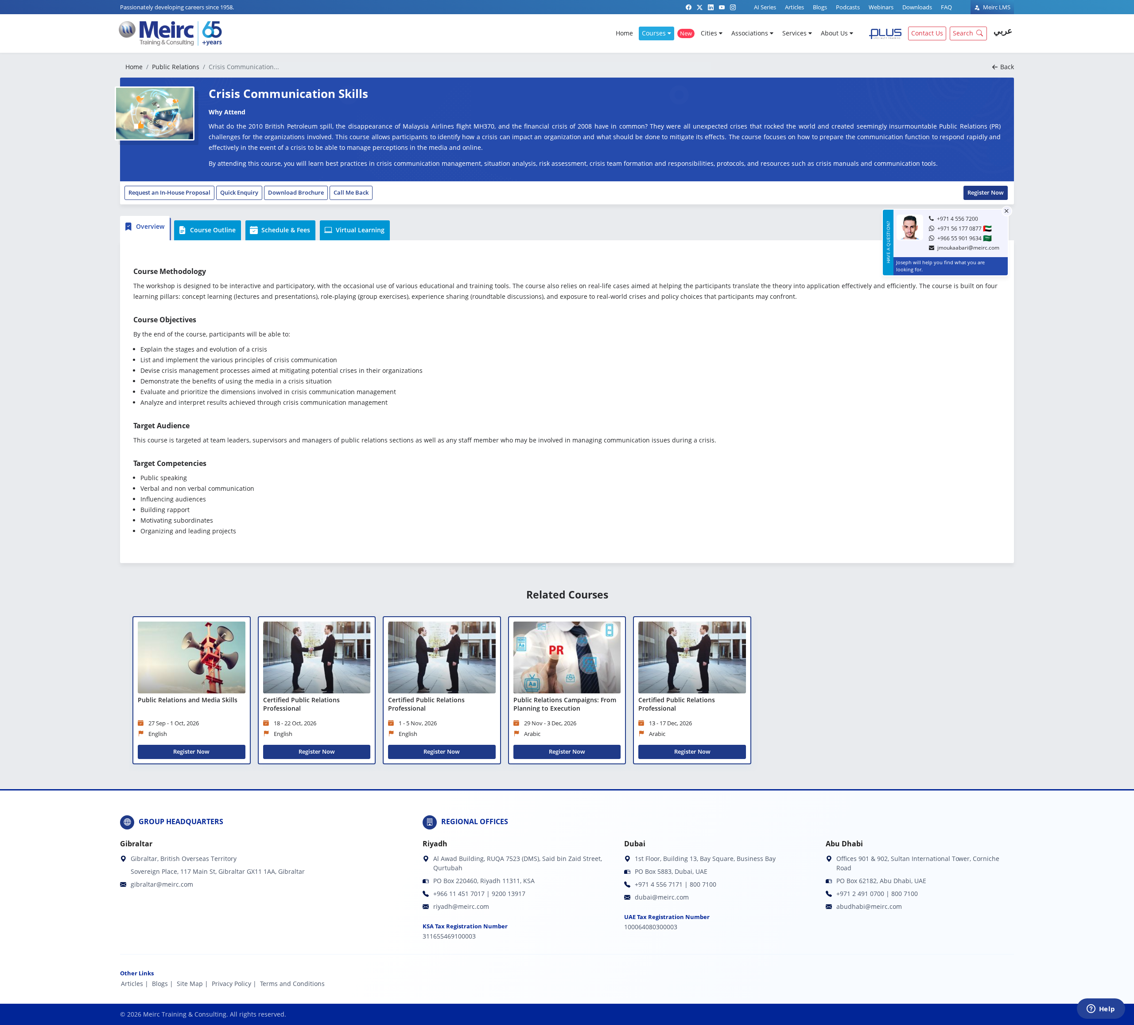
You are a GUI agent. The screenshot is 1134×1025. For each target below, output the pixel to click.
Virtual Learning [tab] (359, 230)
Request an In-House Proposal (169, 192)
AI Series (765, 7)
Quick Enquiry (239, 192)
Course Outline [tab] (212, 230)
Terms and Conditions (292, 983)
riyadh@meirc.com (461, 906)
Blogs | (162, 983)
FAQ (946, 7)
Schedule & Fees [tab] (285, 230)
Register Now (985, 192)
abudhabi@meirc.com (869, 906)
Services (795, 33)
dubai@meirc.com (662, 897)
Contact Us (927, 33)
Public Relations (175, 67)
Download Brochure (296, 192)
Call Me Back (351, 192)
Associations (750, 33)
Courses (655, 33)
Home (624, 33)
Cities (710, 33)
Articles (794, 7)
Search (963, 33)
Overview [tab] (149, 226)
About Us (835, 33)
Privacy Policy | (234, 983)
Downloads (917, 7)
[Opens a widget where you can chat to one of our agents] (1100, 1009)
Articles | (134, 983)
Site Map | (192, 983)
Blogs (820, 7)
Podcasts (848, 7)
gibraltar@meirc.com (162, 884)
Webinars (881, 7)
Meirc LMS (996, 7)
